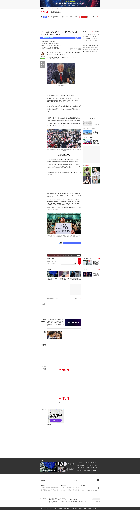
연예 (98, 31)
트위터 (44, 62)
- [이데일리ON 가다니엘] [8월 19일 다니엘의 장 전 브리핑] (70, 490)
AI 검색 (45, 17)
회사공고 (47, 508)
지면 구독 (79, 298)
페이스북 (41, 62)
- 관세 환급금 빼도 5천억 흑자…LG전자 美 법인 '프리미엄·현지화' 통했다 (49, 489)
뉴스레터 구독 (75, 298)
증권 (95, 31)
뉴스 (92, 31)
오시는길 (51, 508)
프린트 (44, 65)
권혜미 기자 (43, 56)
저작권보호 (80, 508)
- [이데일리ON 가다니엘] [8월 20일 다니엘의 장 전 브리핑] (70, 489)
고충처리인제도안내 (74, 508)
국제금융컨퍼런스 (88, 490)
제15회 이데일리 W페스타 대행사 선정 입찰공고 (53, 479)
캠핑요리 (82, 490)
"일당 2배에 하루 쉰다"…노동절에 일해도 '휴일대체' (86, 462)
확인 (98, 479)
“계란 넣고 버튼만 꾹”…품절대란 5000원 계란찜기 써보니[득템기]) (58, 319)
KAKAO (41, 67)
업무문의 (55, 508)
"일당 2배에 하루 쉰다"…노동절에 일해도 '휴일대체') (55, 321)
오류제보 (85, 508)
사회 (51, 17)
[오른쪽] (61, 331)
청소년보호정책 (66, 508)
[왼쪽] (60, 331)
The (97, 16)
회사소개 (42, 508)
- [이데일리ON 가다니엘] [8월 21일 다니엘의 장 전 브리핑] (70, 487)
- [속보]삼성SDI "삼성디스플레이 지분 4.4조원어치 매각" (49, 487)
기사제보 (89, 508)
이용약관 (60, 508)
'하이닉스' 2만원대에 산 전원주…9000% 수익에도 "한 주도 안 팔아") (58, 324)
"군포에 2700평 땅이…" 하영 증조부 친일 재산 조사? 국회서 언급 (88, 463)
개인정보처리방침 (94, 508)
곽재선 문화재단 (95, 490)
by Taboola (44, 305)
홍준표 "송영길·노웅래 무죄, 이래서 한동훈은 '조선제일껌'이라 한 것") (58, 322)
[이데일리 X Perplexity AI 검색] (60, 38)
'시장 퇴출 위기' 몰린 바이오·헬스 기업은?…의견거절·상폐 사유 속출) (58, 325)
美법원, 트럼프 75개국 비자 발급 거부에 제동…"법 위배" (87, 467)
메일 (41, 65)
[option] (61, 8)
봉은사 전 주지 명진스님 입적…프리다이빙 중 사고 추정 (87, 465)
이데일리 (51, 12)
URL (44, 67)
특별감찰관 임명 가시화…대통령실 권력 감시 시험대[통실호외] (88, 470)
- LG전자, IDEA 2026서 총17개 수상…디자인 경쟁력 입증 (49, 490)
